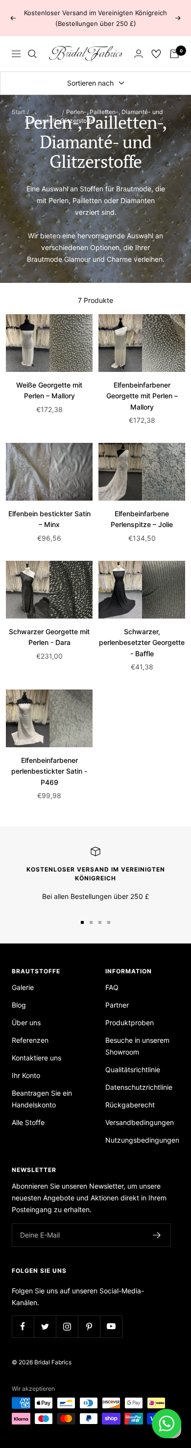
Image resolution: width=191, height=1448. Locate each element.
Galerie (23, 987)
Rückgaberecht (130, 1105)
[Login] (138, 53)
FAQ (112, 987)
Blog (19, 1005)
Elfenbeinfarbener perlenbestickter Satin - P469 (49, 771)
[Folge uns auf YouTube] (111, 1326)
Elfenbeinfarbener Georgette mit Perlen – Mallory (142, 396)
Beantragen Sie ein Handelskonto (42, 1099)
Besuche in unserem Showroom (137, 1046)
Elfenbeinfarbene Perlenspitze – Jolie (142, 519)
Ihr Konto (26, 1075)
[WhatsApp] (166, 1423)
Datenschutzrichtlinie (138, 1087)
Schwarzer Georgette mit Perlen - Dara (49, 636)
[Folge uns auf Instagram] (67, 1326)
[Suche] (32, 53)
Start (18, 111)
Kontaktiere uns (36, 1058)
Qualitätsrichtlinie (132, 1069)
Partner (117, 1005)
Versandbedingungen (139, 1122)
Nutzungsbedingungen (142, 1140)
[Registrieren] (157, 1235)
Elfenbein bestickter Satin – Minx (49, 519)
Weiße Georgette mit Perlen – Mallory (49, 390)
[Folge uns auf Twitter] (45, 1326)
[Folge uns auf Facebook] (23, 1326)
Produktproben (129, 1022)
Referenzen (30, 1040)
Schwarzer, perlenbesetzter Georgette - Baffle (142, 642)
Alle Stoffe (28, 1122)
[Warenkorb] (174, 53)
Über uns (26, 1022)
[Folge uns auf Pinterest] (89, 1326)
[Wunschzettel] (156, 54)
